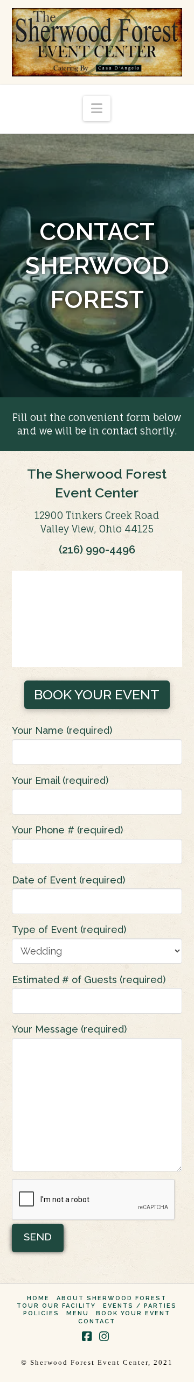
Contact (96, 1321)
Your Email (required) (60, 780)
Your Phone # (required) (67, 830)
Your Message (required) (69, 1029)
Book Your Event (133, 1313)
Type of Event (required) (69, 929)
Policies (41, 1313)
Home (38, 1298)
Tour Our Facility (56, 1305)
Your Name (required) (62, 730)
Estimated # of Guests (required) (88, 979)
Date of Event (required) (68, 880)
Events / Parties (140, 1305)
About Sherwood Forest (112, 1298)
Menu (77, 1313)
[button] (96, 108)
